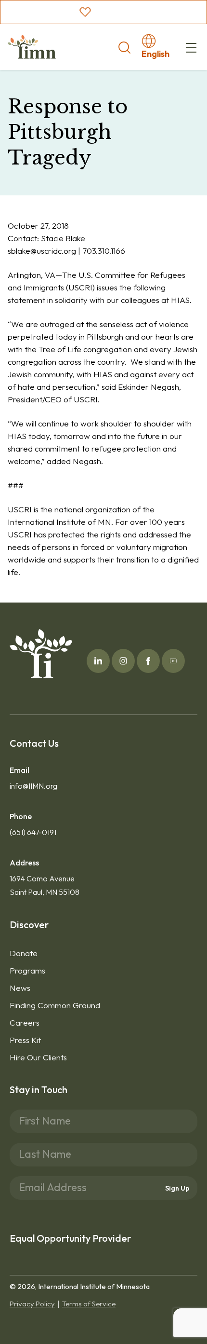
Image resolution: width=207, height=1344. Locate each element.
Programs (27, 970)
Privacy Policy (32, 1303)
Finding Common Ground (55, 1005)
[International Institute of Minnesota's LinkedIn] (98, 661)
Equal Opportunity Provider (70, 1238)
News (20, 988)
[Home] (32, 47)
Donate (24, 953)
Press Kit (25, 1040)
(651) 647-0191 (33, 832)
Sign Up (177, 1187)
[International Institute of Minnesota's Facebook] (148, 661)
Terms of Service (89, 1303)
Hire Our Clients (38, 1057)
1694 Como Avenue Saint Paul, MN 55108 (44, 885)
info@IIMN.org (33, 786)
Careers (24, 1022)
